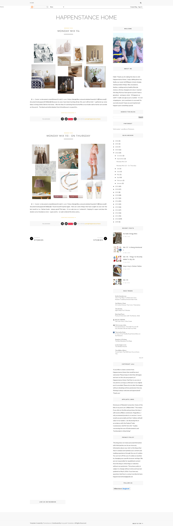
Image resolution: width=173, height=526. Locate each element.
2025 (116, 144)
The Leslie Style (120, 332)
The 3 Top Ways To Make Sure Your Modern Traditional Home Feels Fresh (126, 298)
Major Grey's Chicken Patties (132, 266)
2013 (116, 210)
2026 (116, 141)
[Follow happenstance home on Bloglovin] (121, 489)
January (119, 183)
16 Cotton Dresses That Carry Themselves (127, 305)
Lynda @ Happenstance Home (93, 119)
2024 (116, 147)
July (118, 168)
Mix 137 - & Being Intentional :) (132, 248)
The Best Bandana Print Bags (123, 341)
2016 (116, 201)
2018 (116, 195)
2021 (116, 186)
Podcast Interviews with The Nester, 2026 (127, 316)
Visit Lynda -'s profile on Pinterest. (123, 129)
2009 (116, 222)
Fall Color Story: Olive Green (123, 321)
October (119, 155)
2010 (116, 219)
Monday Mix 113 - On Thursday (68, 136)
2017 (116, 198)
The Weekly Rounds (121, 346)
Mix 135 (125, 280)
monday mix (68, 28)
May (118, 174)
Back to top (137, 523)
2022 (116, 153)
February (119, 180)
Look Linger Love (120, 345)
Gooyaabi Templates (67, 523)
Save (71, 119)
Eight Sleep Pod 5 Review (122, 310)
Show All (141, 357)
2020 (116, 189)
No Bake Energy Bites (130, 234)
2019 (116, 192)
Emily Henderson (120, 296)
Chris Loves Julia (120, 325)
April (118, 177)
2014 (116, 207)
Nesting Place (119, 314)
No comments (46, 119)
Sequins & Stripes (121, 339)
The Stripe (118, 309)
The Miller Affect (120, 350)
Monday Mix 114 (68, 31)
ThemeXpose (47, 523)
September (120, 158)
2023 (116, 150)
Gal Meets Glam (120, 303)
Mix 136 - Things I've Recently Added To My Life (132, 258)
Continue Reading (68, 112)
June (118, 171)
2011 (116, 216)
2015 (116, 204)
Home (32, 3)
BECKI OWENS (120, 319)
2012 (116, 213)
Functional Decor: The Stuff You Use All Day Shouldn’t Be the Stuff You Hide (126, 327)
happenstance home (86, 17)
